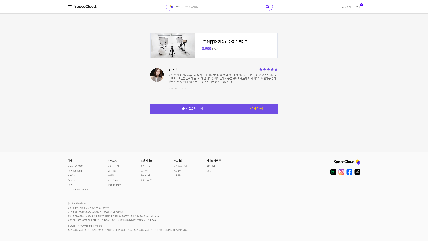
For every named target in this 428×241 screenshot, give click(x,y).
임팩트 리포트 (147, 180)
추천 (358, 6)
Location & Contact (78, 189)
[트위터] (357, 172)
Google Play (114, 184)
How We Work (75, 170)
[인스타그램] (341, 172)
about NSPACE (75, 166)
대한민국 (211, 166)
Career (71, 180)
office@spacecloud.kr (148, 216)
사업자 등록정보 (116, 212)
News (71, 184)
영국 (209, 170)
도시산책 (145, 170)
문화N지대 (145, 175)
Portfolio (72, 175)
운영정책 (98, 226)
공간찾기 (346, 6)
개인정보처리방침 (85, 226)
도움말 (111, 175)
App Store (113, 180)
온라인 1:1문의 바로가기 (122, 220)
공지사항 (112, 170)
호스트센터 (146, 166)
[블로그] (333, 172)
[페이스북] (349, 172)
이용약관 (71, 226)
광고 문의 (177, 170)
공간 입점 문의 (180, 166)
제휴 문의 (177, 175)
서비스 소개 (113, 166)
